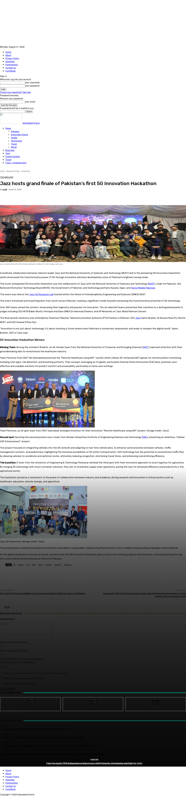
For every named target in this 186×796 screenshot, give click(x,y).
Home (8, 52)
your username (32, 82)
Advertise (10, 61)
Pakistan (15, 131)
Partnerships (11, 64)
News (8, 128)
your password (32, 85)
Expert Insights (12, 156)
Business (9, 150)
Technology (16, 140)
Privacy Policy (12, 58)
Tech (7, 153)
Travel (14, 143)
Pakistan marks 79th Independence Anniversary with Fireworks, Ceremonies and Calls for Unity (94, 763)
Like (30, 699)
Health (14, 137)
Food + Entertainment (15, 162)
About (8, 55)
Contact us (10, 67)
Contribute (10, 70)
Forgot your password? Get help (15, 92)
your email (30, 101)
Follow (93, 699)
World (14, 147)
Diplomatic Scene (19, 134)
